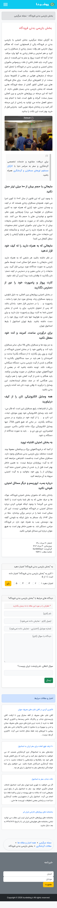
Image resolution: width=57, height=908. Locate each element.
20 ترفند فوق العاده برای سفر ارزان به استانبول (35, 746)
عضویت (48, 884)
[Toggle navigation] (5, 4)
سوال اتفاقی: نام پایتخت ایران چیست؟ (35, 666)
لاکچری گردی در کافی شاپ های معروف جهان (35, 709)
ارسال (48, 680)
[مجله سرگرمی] (45, 4)
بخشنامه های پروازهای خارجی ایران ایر (38, 812)
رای (8, 583)
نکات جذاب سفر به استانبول (42, 779)
